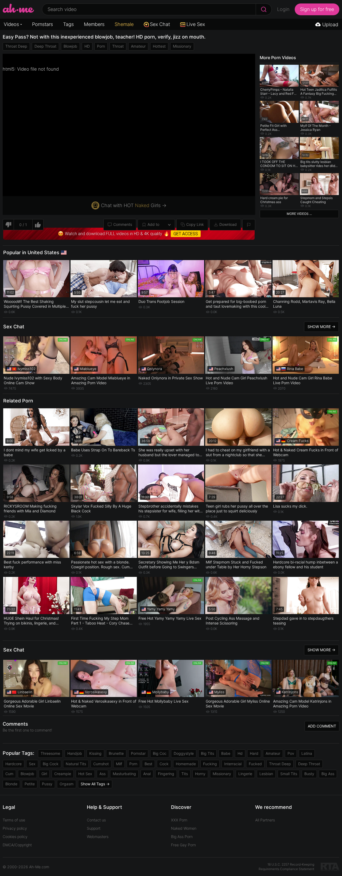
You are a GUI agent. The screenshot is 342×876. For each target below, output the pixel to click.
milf (119, 763)
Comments (122, 224)
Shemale (124, 24)
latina (306, 753)
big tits (207, 753)
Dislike (8, 224)
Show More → (321, 326)
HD (87, 46)
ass (102, 773)
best (148, 763)
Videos (11, 24)
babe (225, 753)
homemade (186, 763)
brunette (116, 753)
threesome (50, 753)
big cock (51, 763)
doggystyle (184, 753)
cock (164, 763)
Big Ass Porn (182, 836)
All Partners (265, 820)
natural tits (76, 763)
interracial (233, 763)
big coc (159, 753)
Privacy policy (15, 828)
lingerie (245, 773)
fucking (210, 763)
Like (38, 224)
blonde (11, 784)
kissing (95, 753)
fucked (255, 763)
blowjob (70, 46)
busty (309, 773)
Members (94, 24)
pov (290, 753)
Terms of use (14, 820)
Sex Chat (160, 24)
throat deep (16, 46)
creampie (62, 773)
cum (9, 773)
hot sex (85, 773)
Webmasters (97, 836)
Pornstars (42, 24)
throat (118, 46)
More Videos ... (299, 214)
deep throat (45, 46)
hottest (159, 46)
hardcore (13, 763)
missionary (182, 46)
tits (184, 773)
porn (101, 46)
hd (240, 753)
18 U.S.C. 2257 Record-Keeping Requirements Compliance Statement (286, 866)
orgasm (66, 784)
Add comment (322, 726)
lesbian (266, 773)
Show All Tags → (95, 784)
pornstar (138, 753)
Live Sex (195, 24)
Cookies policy (15, 836)
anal (147, 773)
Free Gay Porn (183, 845)
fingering (166, 773)
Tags (68, 24)
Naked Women (183, 828)
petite (30, 784)
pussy (47, 784)
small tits (288, 773)
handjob (74, 753)
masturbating (124, 773)
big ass (327, 773)
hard (254, 753)
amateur (138, 46)
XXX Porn (179, 820)
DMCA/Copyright (17, 845)
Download (228, 224)
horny (200, 773)
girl (44, 773)
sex (32, 763)
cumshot (101, 763)
